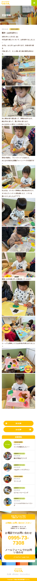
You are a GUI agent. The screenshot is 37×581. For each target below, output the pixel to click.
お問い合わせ (15, 574)
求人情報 (9, 574)
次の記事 (18, 429)
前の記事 (18, 423)
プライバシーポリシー (25, 574)
